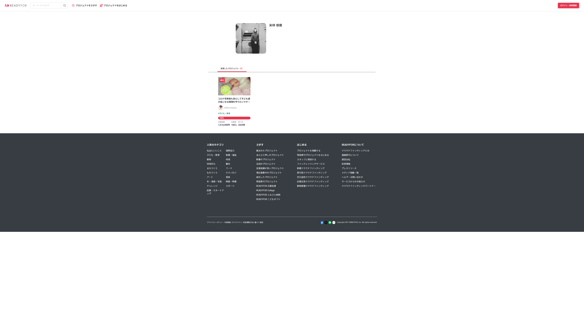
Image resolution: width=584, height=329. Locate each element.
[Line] (329, 222)
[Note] (333, 222)
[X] (325, 222)
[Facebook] (321, 222)
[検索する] (65, 5)
